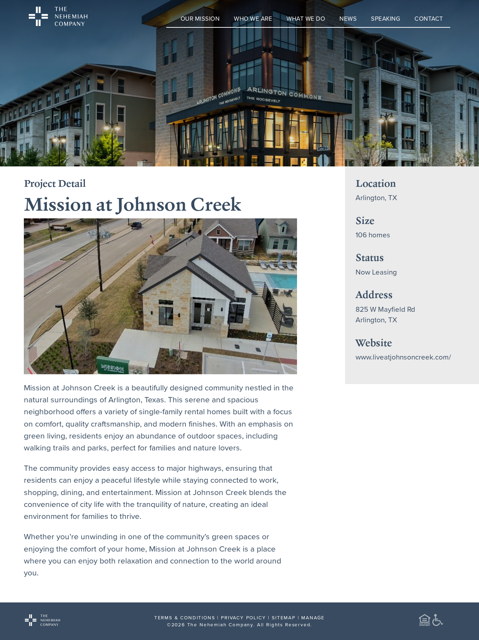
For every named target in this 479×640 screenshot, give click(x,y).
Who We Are (253, 18)
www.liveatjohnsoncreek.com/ (403, 357)
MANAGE (313, 617)
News (348, 18)
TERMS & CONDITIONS (184, 617)
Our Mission (200, 18)
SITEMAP (284, 617)
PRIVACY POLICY (243, 617)
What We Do (305, 18)
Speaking (385, 18)
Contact (428, 18)
